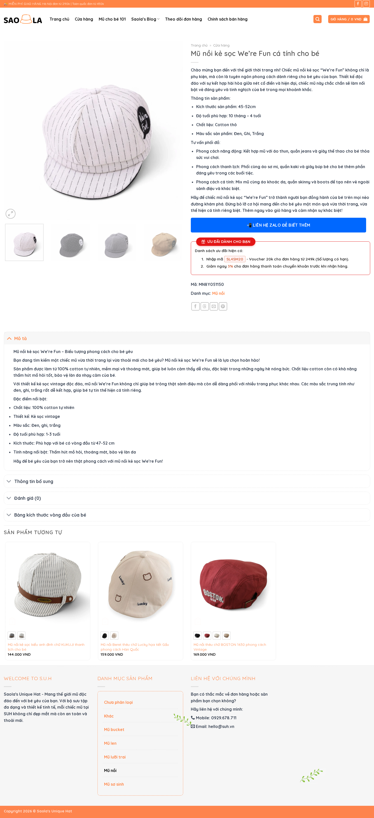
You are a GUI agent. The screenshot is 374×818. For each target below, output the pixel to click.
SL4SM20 (234, 259)
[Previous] (13, 130)
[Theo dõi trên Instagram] (366, 3)
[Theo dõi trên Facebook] (358, 3)
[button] (317, 19)
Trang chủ (59, 19)
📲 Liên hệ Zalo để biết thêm (278, 225)
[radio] (12, 635)
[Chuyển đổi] (9, 338)
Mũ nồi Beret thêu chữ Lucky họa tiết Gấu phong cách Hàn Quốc (135, 646)
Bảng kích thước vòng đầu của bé (50, 515)
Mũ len (110, 743)
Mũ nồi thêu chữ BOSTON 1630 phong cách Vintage (230, 646)
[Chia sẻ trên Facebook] (195, 306)
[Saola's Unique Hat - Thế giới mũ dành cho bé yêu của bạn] (23, 19)
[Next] (173, 130)
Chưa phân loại (118, 702)
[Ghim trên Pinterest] (223, 306)
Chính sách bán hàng (228, 19)
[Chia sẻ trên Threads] (204, 306)
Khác (109, 716)
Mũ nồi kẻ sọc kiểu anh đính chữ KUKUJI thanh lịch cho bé (46, 646)
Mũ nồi (218, 293)
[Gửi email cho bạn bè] (214, 306)
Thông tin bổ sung (33, 481)
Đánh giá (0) (27, 498)
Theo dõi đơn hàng (183, 19)
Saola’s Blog (143, 19)
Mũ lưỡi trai (115, 756)
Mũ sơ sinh (114, 784)
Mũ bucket (114, 729)
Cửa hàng (84, 19)
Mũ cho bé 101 (112, 19)
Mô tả (20, 338)
